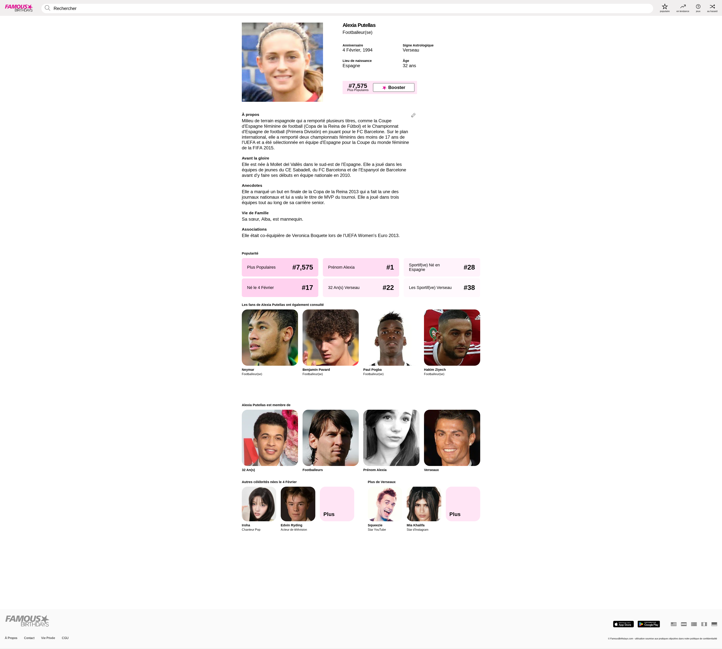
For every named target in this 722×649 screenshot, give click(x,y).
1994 (367, 49)
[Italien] (704, 624)
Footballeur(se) (357, 32)
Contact (29, 638)
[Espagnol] (684, 624)
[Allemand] (714, 624)
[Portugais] (694, 624)
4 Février (351, 49)
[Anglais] (673, 624)
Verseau (411, 49)
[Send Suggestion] (413, 115)
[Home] (182, 621)
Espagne (351, 65)
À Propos (11, 638)
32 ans (409, 65)
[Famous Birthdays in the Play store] (649, 624)
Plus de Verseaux (382, 482)
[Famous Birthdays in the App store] (623, 624)
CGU (65, 638)
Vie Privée (48, 638)
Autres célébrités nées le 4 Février (269, 482)
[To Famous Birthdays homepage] (19, 8)
